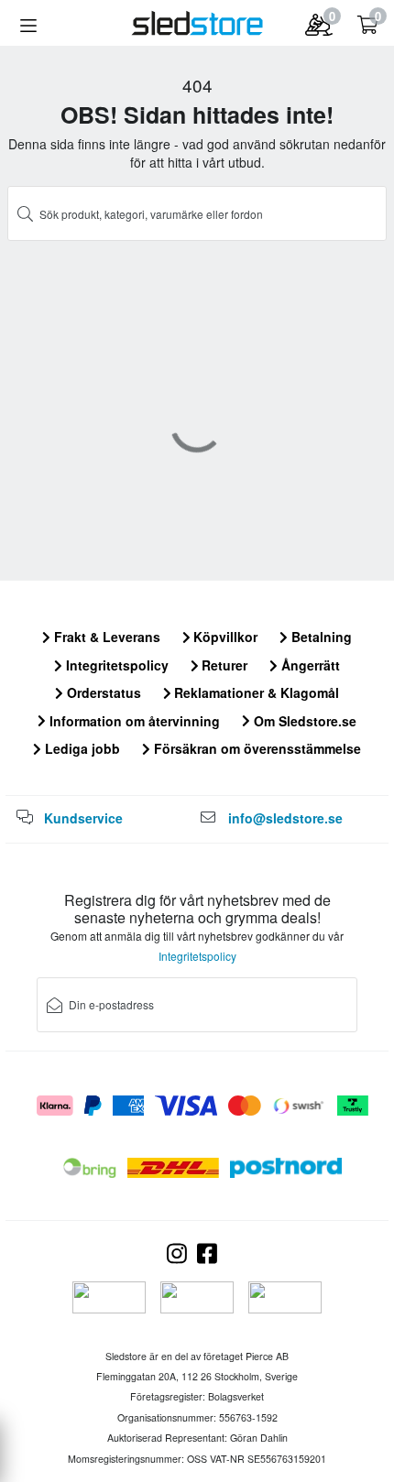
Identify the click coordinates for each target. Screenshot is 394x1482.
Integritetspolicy (115, 665)
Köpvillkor (223, 636)
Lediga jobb (80, 748)
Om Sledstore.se (303, 721)
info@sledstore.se (285, 818)
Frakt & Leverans (105, 636)
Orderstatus (102, 692)
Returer (222, 665)
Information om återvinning (133, 721)
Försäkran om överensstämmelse (255, 748)
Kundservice (83, 818)
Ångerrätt (309, 665)
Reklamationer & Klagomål (254, 692)
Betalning (320, 636)
